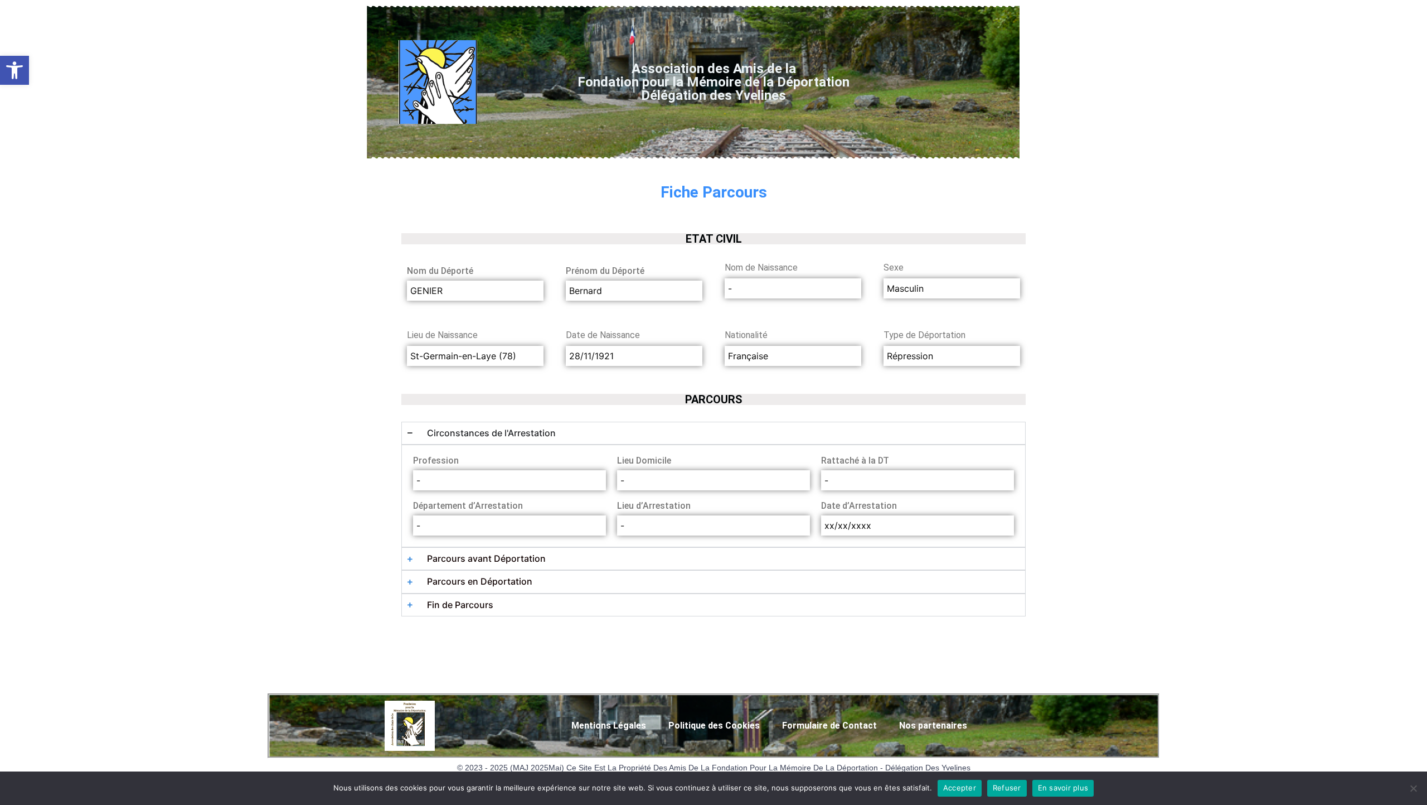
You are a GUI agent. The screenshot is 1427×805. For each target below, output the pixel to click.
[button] (14, 70)
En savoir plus (1063, 787)
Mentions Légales (608, 725)
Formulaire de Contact (829, 725)
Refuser (1007, 787)
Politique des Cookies (714, 725)
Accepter (959, 787)
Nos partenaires (933, 725)
